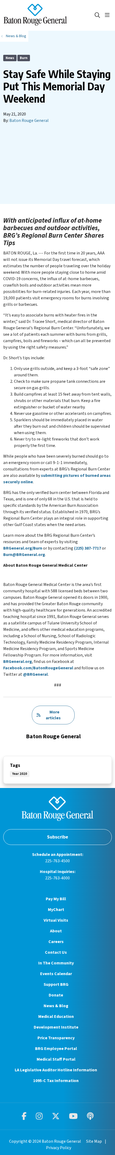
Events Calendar (56, 974)
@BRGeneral (35, 674)
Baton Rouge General (29, 120)
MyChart (56, 910)
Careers (56, 942)
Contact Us (56, 952)
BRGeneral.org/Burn (22, 548)
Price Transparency (56, 1038)
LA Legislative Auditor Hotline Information (56, 1070)
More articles (53, 715)
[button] (108, 15)
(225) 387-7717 (87, 548)
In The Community (56, 963)
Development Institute (56, 1027)
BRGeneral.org (17, 662)
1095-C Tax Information (56, 1081)
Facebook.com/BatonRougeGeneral (38, 668)
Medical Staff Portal (56, 1059)
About (56, 931)
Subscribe (57, 837)
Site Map (94, 1141)
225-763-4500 (57, 861)
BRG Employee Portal (56, 1049)
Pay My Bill (56, 899)
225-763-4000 (57, 878)
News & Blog (56, 1006)
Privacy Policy (58, 1148)
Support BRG (56, 984)
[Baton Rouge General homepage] (48, 15)
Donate (56, 995)
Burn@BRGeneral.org (24, 555)
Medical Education (56, 1016)
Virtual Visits (56, 920)
